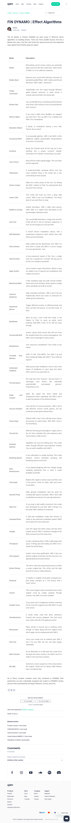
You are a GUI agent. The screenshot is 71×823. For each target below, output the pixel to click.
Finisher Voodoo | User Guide (16, 725)
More (26, 791)
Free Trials (55, 4)
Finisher (15, 13)
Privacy (56, 819)
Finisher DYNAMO (25, 13)
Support (41, 4)
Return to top (11, 714)
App (22, 4)
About (36, 793)
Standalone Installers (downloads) (18, 740)
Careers (36, 796)
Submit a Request (50, 796)
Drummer (10, 799)
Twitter (11, 690)
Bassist (9, 802)
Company (37, 791)
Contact (36, 799)
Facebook (8, 690)
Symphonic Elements (13, 807)
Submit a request (27, 709)
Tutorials (28, 4)
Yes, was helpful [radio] (28, 701)
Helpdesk (47, 793)
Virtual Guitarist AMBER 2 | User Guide (19, 736)
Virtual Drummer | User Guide (16, 733)
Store (17, 4)
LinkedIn (14, 690)
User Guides (48, 799)
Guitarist (9, 804)
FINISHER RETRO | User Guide (17, 729)
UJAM (9, 13)
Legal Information (49, 819)
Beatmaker (10, 796)
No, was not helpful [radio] (44, 701)
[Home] (10, 785)
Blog (35, 4)
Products (10, 791)
